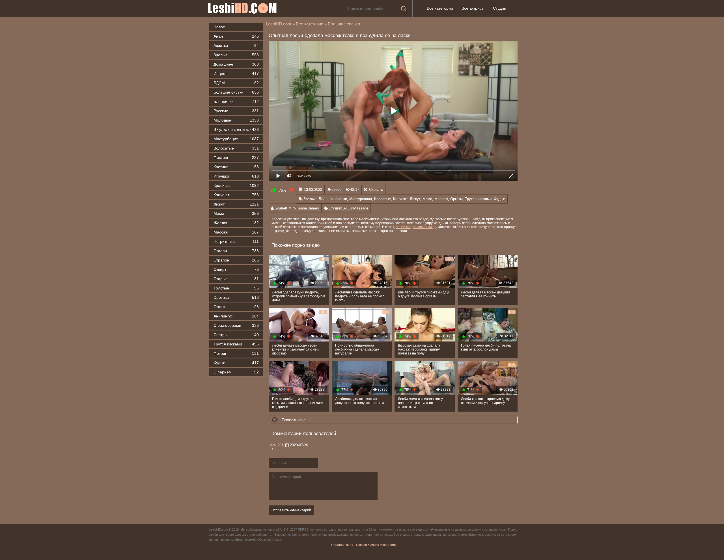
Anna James (308, 208)
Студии (499, 8)
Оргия (236, 306)
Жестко (236, 222)
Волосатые (236, 148)
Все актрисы (473, 8)
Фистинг (236, 157)
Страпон (236, 260)
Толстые (236, 288)
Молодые (236, 120)
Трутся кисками (236, 344)
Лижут (236, 204)
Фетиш (236, 353)
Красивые (236, 185)
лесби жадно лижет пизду (416, 227)
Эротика (236, 297)
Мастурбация (236, 139)
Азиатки (236, 45)
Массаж (236, 232)
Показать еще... (295, 420)
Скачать (376, 189)
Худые (236, 362)
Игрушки (236, 176)
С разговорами (236, 325)
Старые (236, 278)
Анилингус (236, 316)
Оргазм (236, 250)
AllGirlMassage (355, 208)
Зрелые (236, 55)
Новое (219, 27)
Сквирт (236, 269)
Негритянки (236, 241)
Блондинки (236, 101)
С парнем (236, 372)
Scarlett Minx (285, 208)
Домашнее (236, 64)
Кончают (236, 195)
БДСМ (236, 83)
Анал (236, 36)
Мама (236, 213)
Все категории (440, 8)
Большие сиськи (236, 92)
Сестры (236, 334)
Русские (236, 111)
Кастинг (236, 167)
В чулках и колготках (236, 129)
